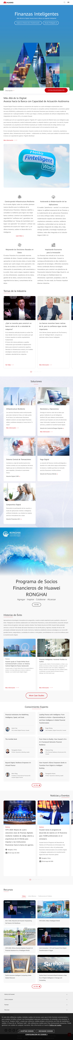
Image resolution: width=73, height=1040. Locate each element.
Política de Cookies (55, 1025)
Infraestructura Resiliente (15, 409)
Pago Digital (44, 459)
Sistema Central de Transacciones (18, 459)
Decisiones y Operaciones (49, 409)
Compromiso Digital (13, 505)
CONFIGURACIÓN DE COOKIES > (36, 1034)
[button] (33, 879)
